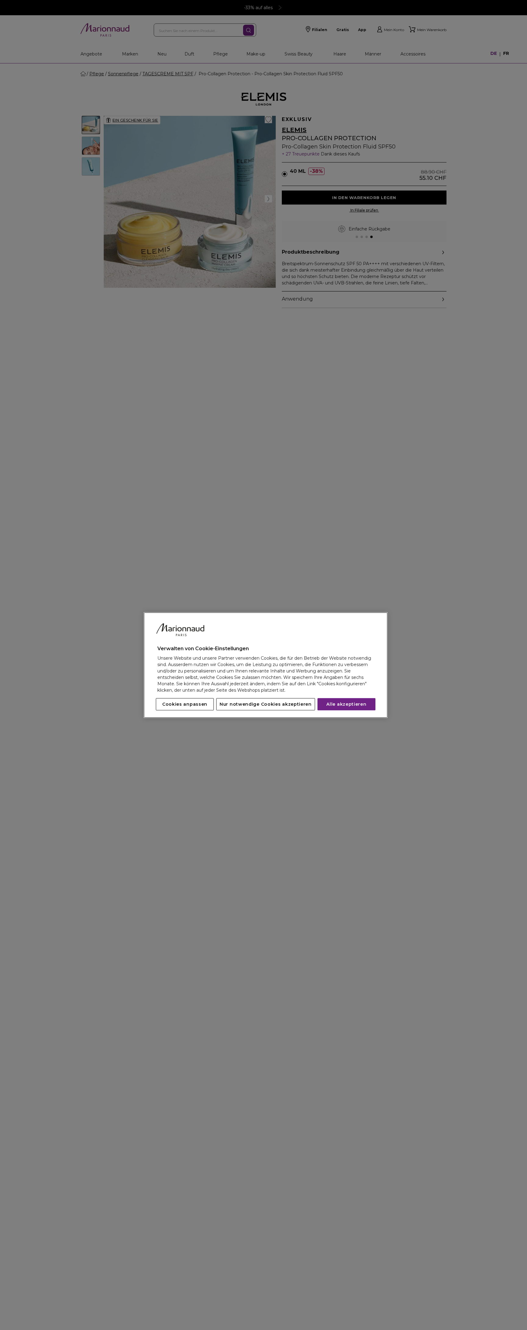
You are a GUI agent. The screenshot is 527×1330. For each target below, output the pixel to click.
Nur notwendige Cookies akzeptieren (266, 704)
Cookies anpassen (184, 704)
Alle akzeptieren (346, 704)
